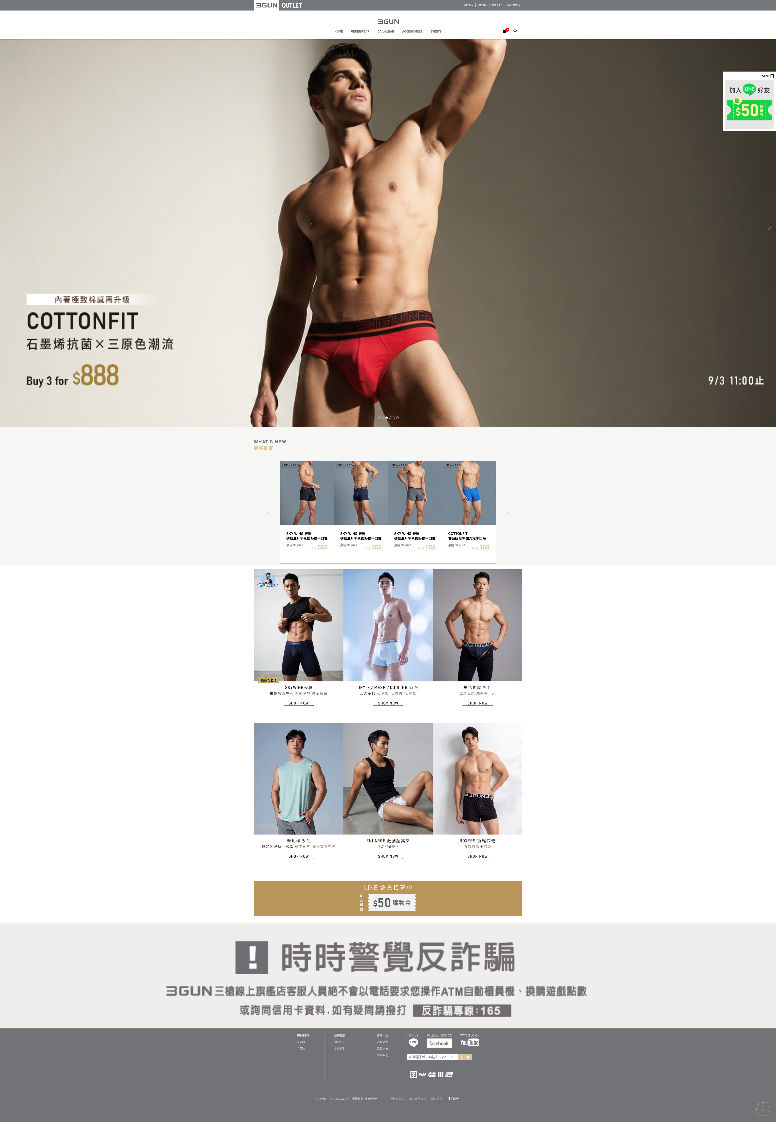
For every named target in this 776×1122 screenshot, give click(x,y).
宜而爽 (301, 1048)
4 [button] (390, 418)
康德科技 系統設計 (364, 1099)
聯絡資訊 (437, 1099)
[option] (388, 232)
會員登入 (468, 5)
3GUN (301, 1042)
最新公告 (340, 1042)
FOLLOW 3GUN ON (439, 1035)
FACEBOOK (513, 5)
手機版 (454, 1099)
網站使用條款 (417, 1099)
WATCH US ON (470, 1035)
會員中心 (482, 5)
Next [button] (767, 227)
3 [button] (386, 418)
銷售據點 (340, 1048)
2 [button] (383, 418)
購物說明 (382, 1042)
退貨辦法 (382, 1048)
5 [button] (394, 418)
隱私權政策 (397, 1099)
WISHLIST (497, 5)
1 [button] (379, 418)
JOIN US (412, 1035)
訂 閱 (465, 1057)
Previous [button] (8, 227)
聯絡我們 (382, 1055)
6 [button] (397, 418)
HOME (338, 31)
